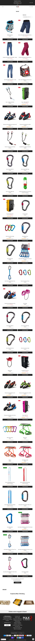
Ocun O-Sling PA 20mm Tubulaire (10, 504)
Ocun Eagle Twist (10, 258)
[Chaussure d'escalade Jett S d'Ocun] (10, 406)
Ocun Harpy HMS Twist (10, 348)
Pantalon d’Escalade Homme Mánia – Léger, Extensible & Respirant (10, 57)
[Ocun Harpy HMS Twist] (10, 339)
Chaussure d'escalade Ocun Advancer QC (10, 124)
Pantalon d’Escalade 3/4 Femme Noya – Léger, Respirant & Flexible (25, 57)
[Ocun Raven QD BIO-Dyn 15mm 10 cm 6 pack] (25, 518)
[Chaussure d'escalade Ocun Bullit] (25, 116)
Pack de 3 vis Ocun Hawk (25, 348)
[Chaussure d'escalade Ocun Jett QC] (25, 384)
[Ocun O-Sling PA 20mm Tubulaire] (10, 496)
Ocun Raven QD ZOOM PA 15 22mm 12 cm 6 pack (25, 549)
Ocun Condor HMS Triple (25, 169)
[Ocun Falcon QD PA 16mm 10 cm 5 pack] (25, 250)
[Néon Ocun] (25, 429)
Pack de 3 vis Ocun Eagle (10, 236)
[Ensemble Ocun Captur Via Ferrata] (25, 138)
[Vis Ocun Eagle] (25, 205)
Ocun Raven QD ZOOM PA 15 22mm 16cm (10, 571)
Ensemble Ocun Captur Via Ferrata (25, 146)
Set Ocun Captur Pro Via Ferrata (10, 146)
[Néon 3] (10, 451)
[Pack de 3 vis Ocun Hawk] (25, 339)
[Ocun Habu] (25, 295)
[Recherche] (30, 7)
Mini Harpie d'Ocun (10, 437)
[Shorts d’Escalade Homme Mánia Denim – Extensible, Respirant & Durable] (25, 26)
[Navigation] (3, 7)
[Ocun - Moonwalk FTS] (25, 93)
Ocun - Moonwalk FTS (25, 102)
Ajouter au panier (10, 106)
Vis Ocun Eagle (25, 213)
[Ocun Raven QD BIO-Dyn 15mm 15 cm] (10, 541)
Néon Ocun (25, 437)
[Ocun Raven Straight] (25, 563)
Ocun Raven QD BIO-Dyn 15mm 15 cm (10, 549)
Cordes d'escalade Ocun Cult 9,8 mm (25, 191)
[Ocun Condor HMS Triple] (25, 160)
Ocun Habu (25, 303)
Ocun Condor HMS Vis (10, 169)
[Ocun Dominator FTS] (10, 205)
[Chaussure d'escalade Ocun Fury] (10, 295)
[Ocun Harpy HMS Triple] (25, 317)
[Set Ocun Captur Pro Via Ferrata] (10, 138)
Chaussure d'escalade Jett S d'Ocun (10, 415)
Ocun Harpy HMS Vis (10, 325)
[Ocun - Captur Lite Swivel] (10, 93)
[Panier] (32, 7)
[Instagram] (30, 2)
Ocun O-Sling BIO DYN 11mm (10, 482)
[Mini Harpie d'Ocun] (10, 429)
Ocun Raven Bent (10, 527)
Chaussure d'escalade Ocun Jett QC (25, 392)
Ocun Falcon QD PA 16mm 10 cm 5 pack (25, 258)
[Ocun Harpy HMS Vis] (10, 317)
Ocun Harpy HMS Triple (25, 325)
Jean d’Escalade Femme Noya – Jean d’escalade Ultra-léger (10, 79)
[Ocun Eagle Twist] (10, 250)
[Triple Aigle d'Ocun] (25, 228)
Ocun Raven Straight (25, 571)
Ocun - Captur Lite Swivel (10, 102)
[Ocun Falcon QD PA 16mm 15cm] (10, 272)
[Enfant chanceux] (10, 26)
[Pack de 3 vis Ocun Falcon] (25, 272)
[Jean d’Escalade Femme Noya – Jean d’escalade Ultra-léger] (10, 71)
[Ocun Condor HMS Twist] (10, 183)
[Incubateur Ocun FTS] (25, 362)
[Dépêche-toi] (10, 362)
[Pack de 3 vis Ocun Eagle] (10, 228)
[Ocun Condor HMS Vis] (10, 160)
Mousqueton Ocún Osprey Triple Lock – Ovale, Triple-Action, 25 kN (25, 504)
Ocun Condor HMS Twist (10, 191)
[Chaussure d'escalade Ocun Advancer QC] (10, 116)
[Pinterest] (32, 2)
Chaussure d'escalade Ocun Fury (10, 303)
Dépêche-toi (10, 370)
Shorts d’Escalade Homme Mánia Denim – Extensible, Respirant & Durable (25, 35)
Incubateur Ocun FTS (25, 370)
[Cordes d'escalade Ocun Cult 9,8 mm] (25, 183)
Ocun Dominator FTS (10, 213)
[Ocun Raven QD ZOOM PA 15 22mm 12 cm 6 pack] (25, 541)
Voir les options (10, 39)
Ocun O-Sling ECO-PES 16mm (25, 482)
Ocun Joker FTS (25, 415)
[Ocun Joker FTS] (25, 406)
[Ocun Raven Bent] (10, 518)
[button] (3, 639)
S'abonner (7, 625)
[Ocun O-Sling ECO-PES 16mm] (25, 474)
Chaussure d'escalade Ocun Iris (10, 392)
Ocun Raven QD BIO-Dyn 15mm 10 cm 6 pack (25, 527)
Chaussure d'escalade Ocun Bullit (25, 124)
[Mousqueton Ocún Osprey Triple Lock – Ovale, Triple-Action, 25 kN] (25, 496)
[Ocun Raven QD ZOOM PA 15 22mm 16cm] (10, 563)
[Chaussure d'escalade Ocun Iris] (10, 384)
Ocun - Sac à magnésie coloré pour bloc (25, 79)
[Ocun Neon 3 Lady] (25, 451)
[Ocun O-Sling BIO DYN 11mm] (10, 474)
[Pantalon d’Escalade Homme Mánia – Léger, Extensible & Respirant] (10, 49)
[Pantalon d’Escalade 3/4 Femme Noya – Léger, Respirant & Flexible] (25, 49)
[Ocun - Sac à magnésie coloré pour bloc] (25, 71)
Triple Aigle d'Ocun (25, 236)
